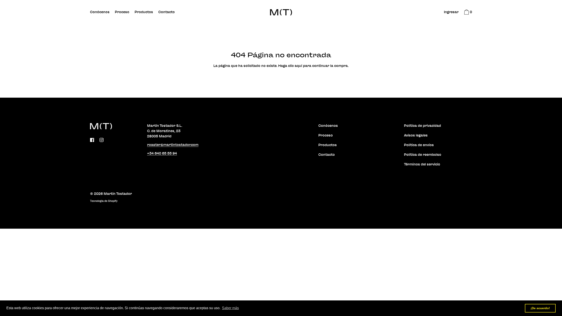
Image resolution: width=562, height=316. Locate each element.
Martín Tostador (118, 194)
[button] (467, 13)
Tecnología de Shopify (103, 201)
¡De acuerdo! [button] (540, 308)
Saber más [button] (230, 308)
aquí (298, 66)
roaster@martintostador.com (172, 145)
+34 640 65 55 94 (162, 153)
